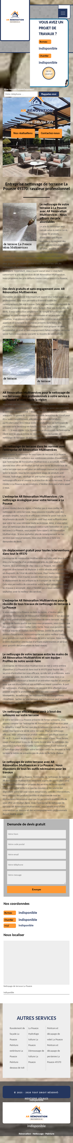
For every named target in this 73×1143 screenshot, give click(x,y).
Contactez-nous (50, 133)
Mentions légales (36, 1098)
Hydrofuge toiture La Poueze (33, 1040)
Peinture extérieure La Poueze (16, 1051)
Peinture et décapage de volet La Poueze (55, 1034)
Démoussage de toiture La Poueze (36, 1057)
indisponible (48, 48)
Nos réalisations (22, 133)
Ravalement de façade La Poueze (17, 1034)
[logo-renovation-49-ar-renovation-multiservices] (36, 1112)
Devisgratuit (49, 72)
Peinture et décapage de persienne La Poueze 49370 (54, 1054)
